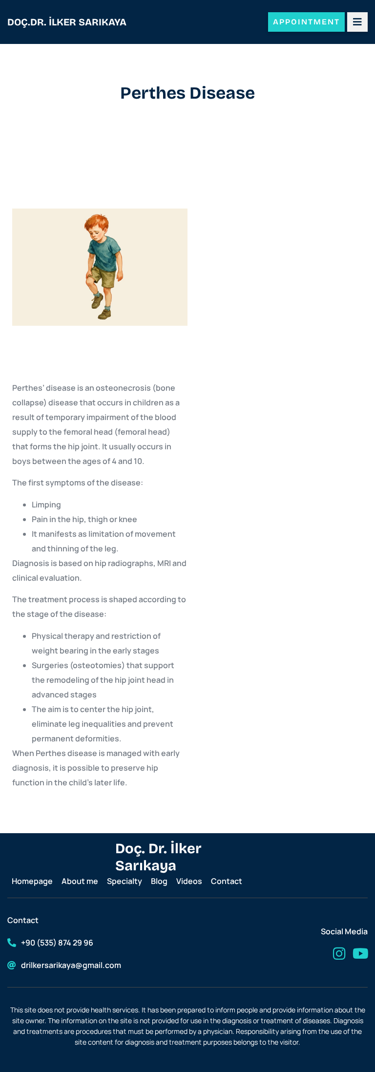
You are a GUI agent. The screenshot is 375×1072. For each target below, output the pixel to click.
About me (80, 881)
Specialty (124, 881)
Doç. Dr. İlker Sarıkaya (158, 857)
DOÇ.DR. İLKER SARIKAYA (66, 22)
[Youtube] (361, 953)
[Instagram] (339, 953)
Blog (159, 881)
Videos (189, 881)
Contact (226, 881)
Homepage (32, 881)
